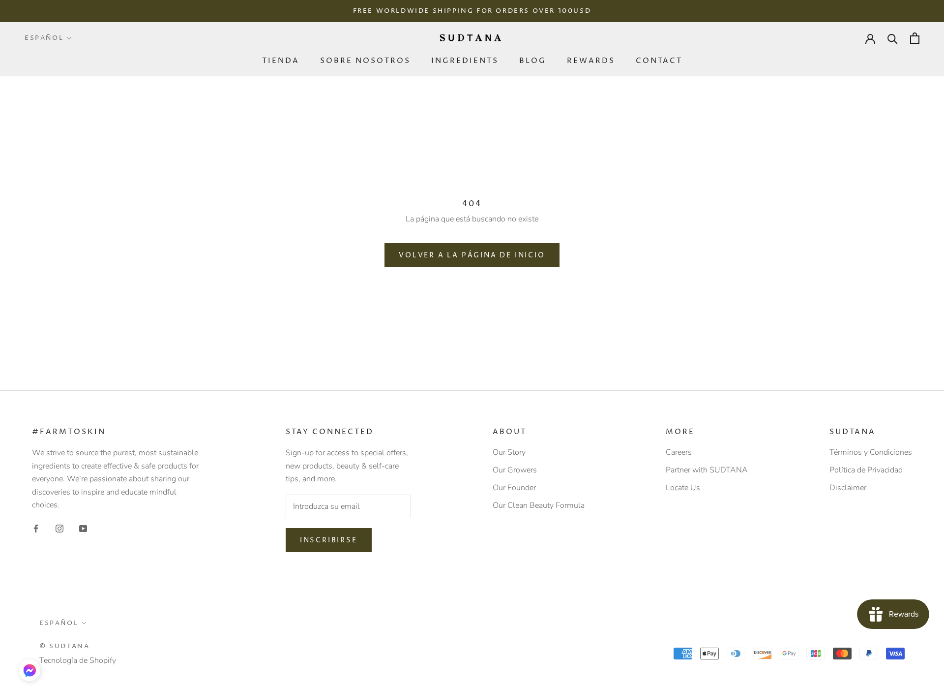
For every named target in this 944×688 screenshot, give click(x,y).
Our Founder (514, 487)
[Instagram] (59, 527)
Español (44, 37)
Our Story (509, 452)
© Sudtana (64, 646)
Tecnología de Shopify (77, 660)
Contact (659, 61)
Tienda (280, 61)
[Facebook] (36, 527)
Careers (679, 452)
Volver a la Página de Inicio (472, 255)
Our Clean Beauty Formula (539, 505)
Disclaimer (847, 487)
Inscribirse (328, 540)
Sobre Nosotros (365, 61)
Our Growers (515, 470)
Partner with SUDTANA (707, 470)
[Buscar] (892, 38)
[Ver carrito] (914, 38)
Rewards (591, 61)
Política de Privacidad (866, 470)
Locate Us (683, 487)
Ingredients (465, 61)
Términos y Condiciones (870, 452)
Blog (532, 61)
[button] (29, 670)
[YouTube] (83, 527)
